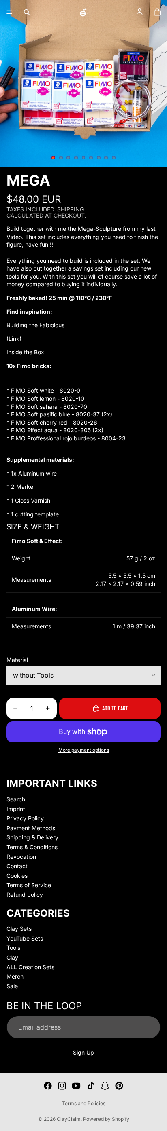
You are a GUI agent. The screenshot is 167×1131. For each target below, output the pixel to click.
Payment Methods (30, 827)
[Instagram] (62, 1086)
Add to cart (115, 708)
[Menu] (9, 12)
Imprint (15, 808)
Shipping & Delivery (32, 837)
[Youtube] (76, 1086)
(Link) (13, 338)
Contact (17, 866)
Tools (13, 947)
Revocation (21, 856)
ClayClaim (69, 1119)
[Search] (27, 12)
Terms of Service (28, 885)
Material (17, 659)
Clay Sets (19, 928)
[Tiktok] (91, 1086)
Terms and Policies (83, 1103)
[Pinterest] (119, 1086)
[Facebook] (48, 1086)
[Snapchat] (105, 1086)
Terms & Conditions (32, 846)
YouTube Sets (24, 938)
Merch (15, 976)
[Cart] (157, 12)
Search (15, 799)
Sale (12, 986)
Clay (12, 957)
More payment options (83, 750)
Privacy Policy (25, 818)
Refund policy (24, 894)
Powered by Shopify (106, 1119)
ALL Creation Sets (30, 966)
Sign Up (83, 1052)
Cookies (17, 875)
